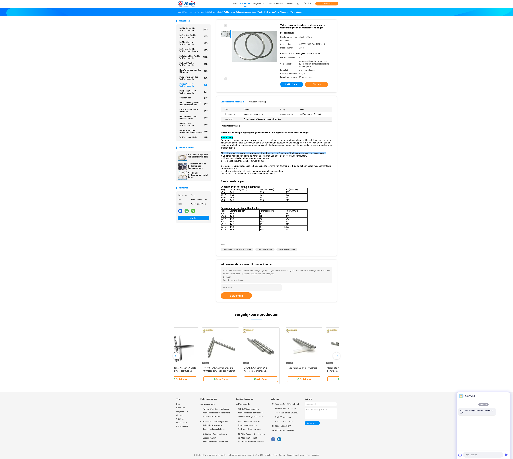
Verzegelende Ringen (287, 249)
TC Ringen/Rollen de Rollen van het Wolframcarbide (197, 166)
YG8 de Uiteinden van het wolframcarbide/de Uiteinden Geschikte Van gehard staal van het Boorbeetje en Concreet (251, 413)
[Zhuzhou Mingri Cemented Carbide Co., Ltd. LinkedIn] (279, 439)
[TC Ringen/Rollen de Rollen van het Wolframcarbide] (182, 166)
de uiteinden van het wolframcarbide (193, 78)
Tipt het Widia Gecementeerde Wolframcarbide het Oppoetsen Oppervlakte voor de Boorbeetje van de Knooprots (216, 413)
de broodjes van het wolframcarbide (237, 249)
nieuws (179, 415)
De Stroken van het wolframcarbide (193, 36)
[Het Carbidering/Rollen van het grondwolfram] (182, 157)
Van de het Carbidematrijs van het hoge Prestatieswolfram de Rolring (198, 175)
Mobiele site (181, 423)
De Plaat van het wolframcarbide (193, 43)
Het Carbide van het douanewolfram (193, 117)
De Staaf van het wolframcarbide (193, 64)
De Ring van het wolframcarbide (193, 85)
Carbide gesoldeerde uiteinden (193, 110)
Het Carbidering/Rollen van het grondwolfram (198, 156)
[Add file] (460, 455)
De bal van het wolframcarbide (193, 124)
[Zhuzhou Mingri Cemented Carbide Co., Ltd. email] (180, 211)
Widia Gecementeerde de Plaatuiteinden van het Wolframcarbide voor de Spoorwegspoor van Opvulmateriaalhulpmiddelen (250, 426)
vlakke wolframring (265, 249)
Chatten (193, 218)
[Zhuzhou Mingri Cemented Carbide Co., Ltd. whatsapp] (186, 211)
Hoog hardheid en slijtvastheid (193, 368)
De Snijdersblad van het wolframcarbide (193, 57)
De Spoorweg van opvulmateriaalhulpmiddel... (193, 131)
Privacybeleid (182, 426)
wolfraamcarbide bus (193, 137)
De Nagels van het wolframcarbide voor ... (193, 50)
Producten (180, 408)
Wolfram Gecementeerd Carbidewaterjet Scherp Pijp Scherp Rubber (312, 371)
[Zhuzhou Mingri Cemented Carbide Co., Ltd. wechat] (193, 211)
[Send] (506, 455)
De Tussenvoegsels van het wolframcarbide (193, 104)
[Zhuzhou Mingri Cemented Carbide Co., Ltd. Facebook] (273, 439)
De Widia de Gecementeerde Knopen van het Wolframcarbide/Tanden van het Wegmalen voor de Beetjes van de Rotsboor (216, 438)
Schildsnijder (193, 98)
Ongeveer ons (182, 411)
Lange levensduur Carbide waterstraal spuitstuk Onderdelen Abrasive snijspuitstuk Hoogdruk (275, 371)
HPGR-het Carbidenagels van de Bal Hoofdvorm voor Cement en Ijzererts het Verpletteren (215, 426)
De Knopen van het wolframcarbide (193, 92)
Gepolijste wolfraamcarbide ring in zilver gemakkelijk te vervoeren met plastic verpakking (235, 371)
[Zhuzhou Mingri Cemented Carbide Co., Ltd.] (187, 4)
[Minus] (506, 396)
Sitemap (180, 419)
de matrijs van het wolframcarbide (193, 29)
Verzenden (236, 295)
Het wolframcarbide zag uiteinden (193, 71)
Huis (178, 404)
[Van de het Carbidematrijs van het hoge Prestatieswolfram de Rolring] (182, 175)
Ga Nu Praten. (327, 4)
